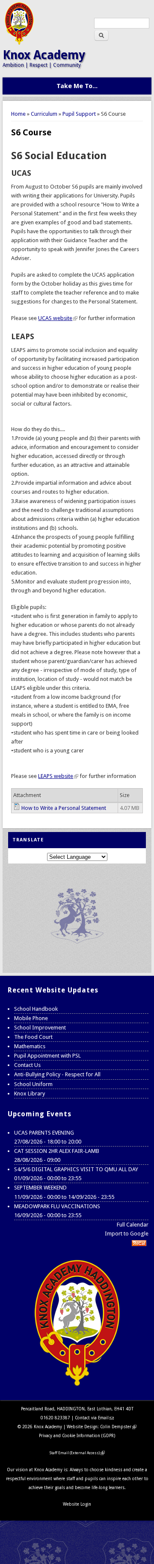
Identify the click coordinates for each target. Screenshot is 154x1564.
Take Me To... (77, 86)
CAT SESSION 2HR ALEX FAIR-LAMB (56, 1151)
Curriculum (44, 114)
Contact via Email (94, 1417)
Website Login (77, 1504)
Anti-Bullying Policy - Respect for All (57, 1074)
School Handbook (36, 1009)
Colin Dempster (118, 1426)
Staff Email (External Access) (77, 1453)
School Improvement (40, 1027)
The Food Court (33, 1037)
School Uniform (33, 1084)
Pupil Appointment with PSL (47, 1055)
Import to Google (126, 1233)
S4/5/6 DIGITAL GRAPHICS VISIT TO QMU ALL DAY (76, 1169)
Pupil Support (79, 114)
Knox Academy (44, 55)
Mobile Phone (31, 1018)
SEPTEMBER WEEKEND (40, 1187)
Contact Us (27, 1065)
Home (18, 114)
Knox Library (29, 1093)
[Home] (19, 43)
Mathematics (29, 1046)
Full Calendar (132, 1224)
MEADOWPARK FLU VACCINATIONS (57, 1206)
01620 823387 (55, 1417)
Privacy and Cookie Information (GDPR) (77, 1435)
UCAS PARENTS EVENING (44, 1132)
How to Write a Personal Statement (63, 808)
